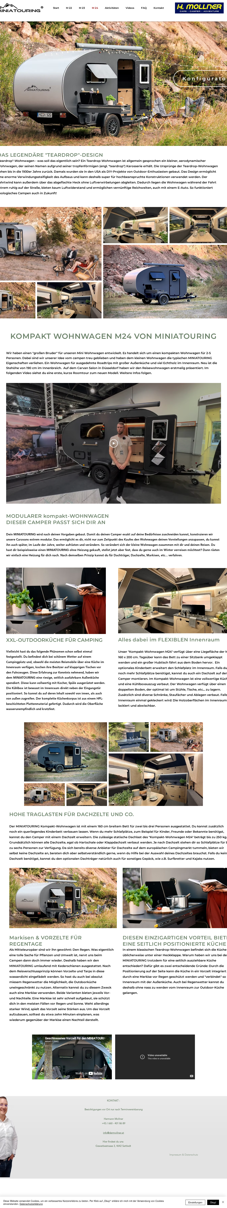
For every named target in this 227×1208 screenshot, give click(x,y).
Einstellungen (195, 1202)
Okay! (213, 1202)
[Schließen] (223, 1202)
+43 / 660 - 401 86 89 (113, 1123)
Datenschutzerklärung (31, 1204)
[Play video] (114, 443)
